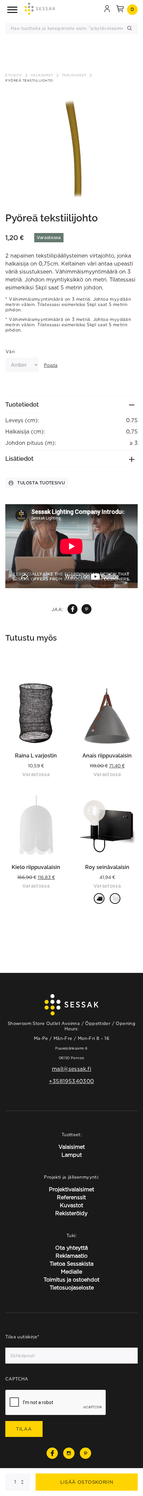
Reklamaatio (71, 1256)
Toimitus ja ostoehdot (71, 1280)
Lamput (72, 1155)
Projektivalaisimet (71, 1189)
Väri (10, 351)
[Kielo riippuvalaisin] (36, 825)
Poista (51, 365)
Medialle (71, 1272)
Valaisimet (42, 75)
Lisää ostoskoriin (86, 1481)
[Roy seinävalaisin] (107, 825)
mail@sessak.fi (71, 1069)
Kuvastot (71, 1205)
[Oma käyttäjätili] (107, 9)
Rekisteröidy (71, 1213)
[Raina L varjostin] (36, 713)
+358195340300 (71, 1081)
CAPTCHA (16, 1379)
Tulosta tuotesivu (41, 483)
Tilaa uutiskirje (22, 1336)
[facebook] (72, 609)
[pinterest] (86, 609)
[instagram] (69, 1453)
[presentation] (55, 1403)
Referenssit (71, 1197)
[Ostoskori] (120, 9)
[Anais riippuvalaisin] (107, 713)
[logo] (40, 10)
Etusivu (13, 75)
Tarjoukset (74, 75)
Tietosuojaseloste (72, 1288)
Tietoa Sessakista (71, 1264)
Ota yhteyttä (71, 1248)
